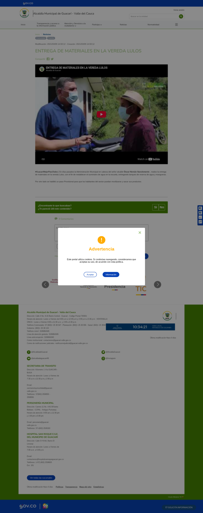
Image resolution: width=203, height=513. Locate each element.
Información (111, 274)
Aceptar (90, 274)
